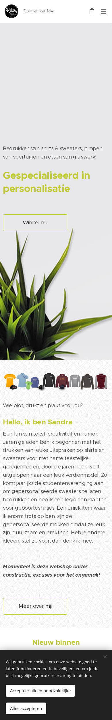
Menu (103, 11)
